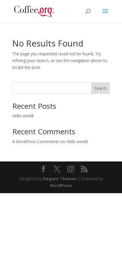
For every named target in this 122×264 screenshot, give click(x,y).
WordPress (61, 185)
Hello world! (23, 115)
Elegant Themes (60, 178)
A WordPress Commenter (35, 141)
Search (100, 88)
